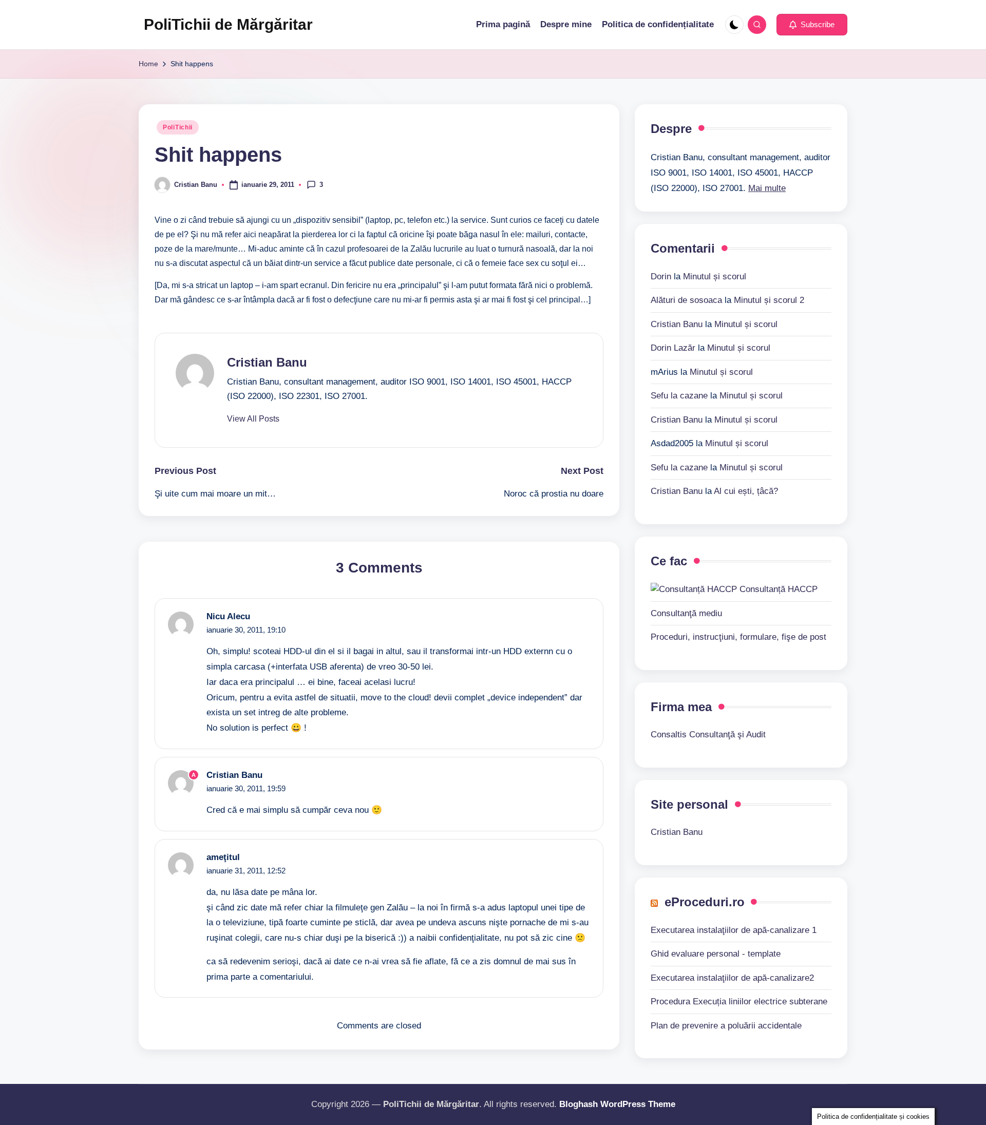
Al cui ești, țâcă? (746, 491)
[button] (811, 24)
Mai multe (767, 188)
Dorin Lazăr (673, 348)
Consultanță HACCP (777, 589)
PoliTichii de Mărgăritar (228, 24)
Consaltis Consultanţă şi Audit (708, 734)
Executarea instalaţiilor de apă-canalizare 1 (734, 930)
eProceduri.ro (705, 902)
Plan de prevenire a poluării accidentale (726, 1026)
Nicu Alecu (228, 616)
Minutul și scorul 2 (769, 300)
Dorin (661, 276)
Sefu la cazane (679, 396)
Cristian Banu (267, 362)
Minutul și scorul (714, 276)
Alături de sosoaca (686, 300)
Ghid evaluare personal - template (716, 954)
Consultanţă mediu (686, 613)
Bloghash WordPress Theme (617, 1104)
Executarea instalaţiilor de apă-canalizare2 (732, 978)
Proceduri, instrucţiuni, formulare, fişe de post (738, 637)
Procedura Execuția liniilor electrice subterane (739, 1001)
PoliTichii (178, 127)
